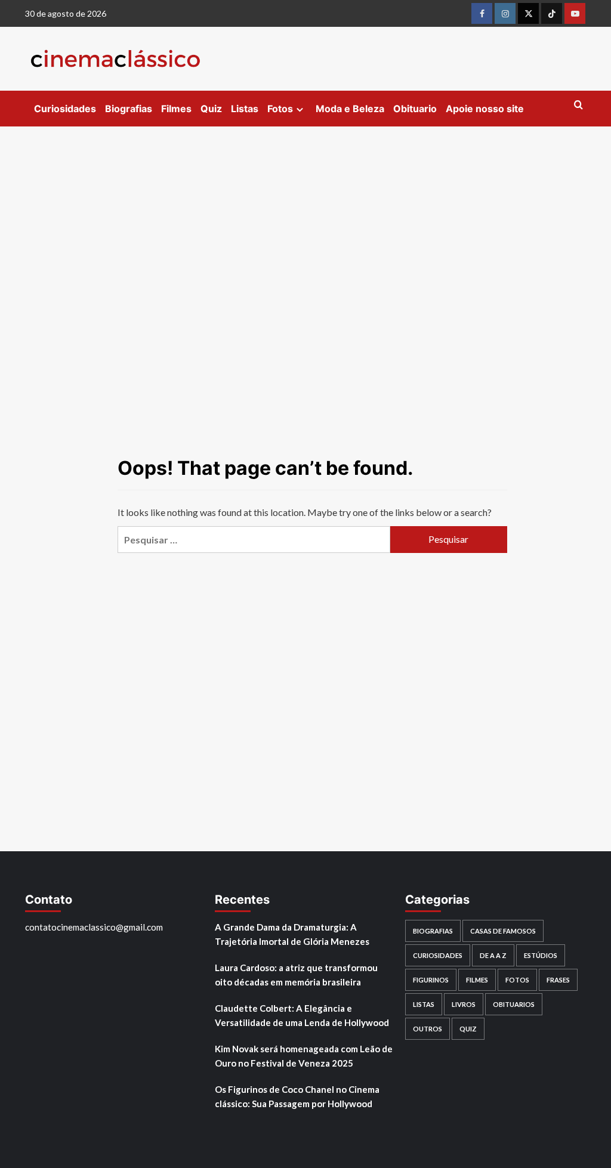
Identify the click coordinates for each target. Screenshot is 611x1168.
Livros (464, 1004)
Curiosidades (65, 109)
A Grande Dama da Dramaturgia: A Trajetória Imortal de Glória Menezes (292, 934)
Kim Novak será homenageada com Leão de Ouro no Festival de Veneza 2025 (304, 1055)
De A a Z (493, 955)
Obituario (415, 109)
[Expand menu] (300, 109)
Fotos (280, 109)
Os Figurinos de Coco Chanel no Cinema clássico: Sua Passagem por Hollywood (297, 1096)
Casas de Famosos (503, 931)
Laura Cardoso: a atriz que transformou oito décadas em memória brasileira (296, 974)
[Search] (578, 105)
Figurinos (431, 980)
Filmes (176, 109)
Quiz (211, 109)
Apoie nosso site (485, 109)
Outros (427, 1029)
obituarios (514, 1004)
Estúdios (540, 955)
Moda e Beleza (350, 109)
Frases (558, 980)
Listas (244, 109)
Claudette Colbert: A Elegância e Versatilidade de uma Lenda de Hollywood (302, 1015)
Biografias (128, 109)
